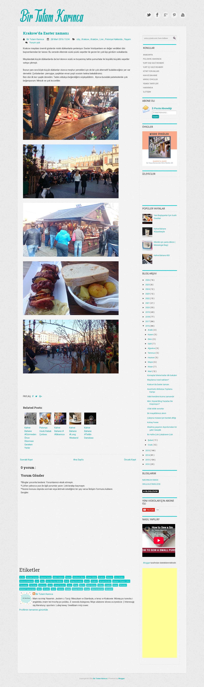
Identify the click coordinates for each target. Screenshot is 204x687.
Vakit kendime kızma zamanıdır (160, 396)
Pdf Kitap (33, 585)
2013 (147, 460)
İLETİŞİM (147, 92)
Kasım (151, 334)
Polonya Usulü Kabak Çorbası (45, 431)
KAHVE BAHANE (150, 75)
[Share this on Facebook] (33, 396)
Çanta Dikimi (91, 577)
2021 (147, 303)
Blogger (146, 563)
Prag (76, 585)
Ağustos (152, 348)
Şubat (150, 440)
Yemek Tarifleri (59, 585)
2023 (147, 294)
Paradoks (109, 589)
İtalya (70, 585)
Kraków (95, 39)
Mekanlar (42, 585)
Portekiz (46, 589)
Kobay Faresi (152, 422)
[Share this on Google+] (41, 396)
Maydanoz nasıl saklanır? (158, 380)
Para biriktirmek (97, 589)
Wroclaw (123, 585)
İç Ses (22, 577)
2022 (147, 298)
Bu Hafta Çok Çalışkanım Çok (160, 434)
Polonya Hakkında (114, 39)
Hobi (66, 581)
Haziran (151, 357)
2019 (147, 312)
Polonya (109, 577)
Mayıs (150, 362)
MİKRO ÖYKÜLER (150, 79)
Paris (39, 589)
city (79, 39)
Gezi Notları (119, 577)
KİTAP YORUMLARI (151, 71)
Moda (87, 581)
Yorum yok (35, 42)
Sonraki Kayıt (26, 459)
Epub (50, 585)
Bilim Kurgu (91, 585)
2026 (147, 280)
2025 (147, 285)
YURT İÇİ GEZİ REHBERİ (153, 67)
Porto (53, 589)
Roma (115, 585)
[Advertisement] (159, 613)
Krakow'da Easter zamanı (46, 33)
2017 (147, 321)
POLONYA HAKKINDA (152, 59)
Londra (108, 585)
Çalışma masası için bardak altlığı (161, 418)
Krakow (86, 39)
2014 (147, 455)
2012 (147, 464)
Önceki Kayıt (130, 459)
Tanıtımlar (23, 585)
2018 (147, 317)
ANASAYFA (148, 55)
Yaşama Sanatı (45, 577)
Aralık (150, 330)
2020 (147, 307)
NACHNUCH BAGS (150, 480)
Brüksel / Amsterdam (27, 589)
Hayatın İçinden (32, 577)
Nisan (150, 367)
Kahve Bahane (58, 577)
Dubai (68, 589)
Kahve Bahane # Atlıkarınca (59, 431)
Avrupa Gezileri (105, 581)
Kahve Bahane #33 (162, 255)
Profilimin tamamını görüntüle (33, 609)
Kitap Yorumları (76, 581)
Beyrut (82, 585)
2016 (147, 326)
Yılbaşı (100, 585)
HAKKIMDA (148, 87)
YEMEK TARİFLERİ (150, 83)
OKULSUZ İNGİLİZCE (151, 484)
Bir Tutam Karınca (44, 594)
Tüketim (60, 589)
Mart (150, 371)
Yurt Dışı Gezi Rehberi (54, 581)
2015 (147, 450)
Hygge (87, 589)
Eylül (150, 344)
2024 (147, 289)
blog (42, 581)
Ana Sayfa (78, 459)
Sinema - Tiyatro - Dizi (121, 581)
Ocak (150, 445)
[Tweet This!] (37, 396)
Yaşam (127, 39)
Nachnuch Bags (78, 577)
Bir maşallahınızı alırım (156, 413)
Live (102, 39)
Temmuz (152, 353)
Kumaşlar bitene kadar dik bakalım (162, 375)
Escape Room (77, 589)
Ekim (150, 339)
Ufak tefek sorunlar (155, 409)
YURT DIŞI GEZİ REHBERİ (153, 63)
